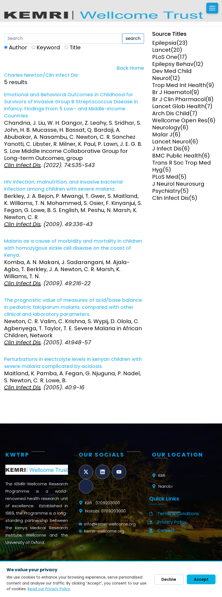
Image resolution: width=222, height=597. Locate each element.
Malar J (162, 134)
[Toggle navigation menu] (212, 8)
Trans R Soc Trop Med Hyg (181, 166)
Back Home (130, 68)
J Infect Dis (167, 148)
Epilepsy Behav (172, 64)
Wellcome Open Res (179, 120)
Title (75, 47)
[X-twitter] (86, 472)
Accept (201, 579)
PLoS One (164, 57)
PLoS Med (165, 177)
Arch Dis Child (171, 113)
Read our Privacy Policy (49, 589)
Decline (168, 579)
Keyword (48, 47)
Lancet (161, 50)
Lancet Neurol (171, 141)
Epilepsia (164, 43)
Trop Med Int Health (179, 85)
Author (18, 47)
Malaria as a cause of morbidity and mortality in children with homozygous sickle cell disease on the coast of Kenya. (73, 248)
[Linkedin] (102, 472)
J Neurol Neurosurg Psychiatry (178, 187)
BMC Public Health (177, 155)
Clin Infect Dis (170, 198)
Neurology (166, 127)
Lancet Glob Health (178, 106)
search (133, 38)
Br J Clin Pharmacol (178, 99)
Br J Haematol (171, 92)
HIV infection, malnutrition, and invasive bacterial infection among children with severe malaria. (63, 185)
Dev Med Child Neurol (172, 74)
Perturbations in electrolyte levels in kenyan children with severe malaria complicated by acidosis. (73, 363)
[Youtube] (119, 472)
